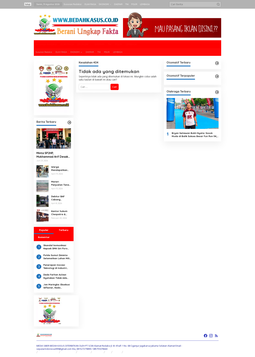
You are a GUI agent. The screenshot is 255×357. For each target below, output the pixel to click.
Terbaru (63, 230)
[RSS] (216, 335)
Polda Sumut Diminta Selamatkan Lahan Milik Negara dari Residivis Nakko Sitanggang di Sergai (57, 257)
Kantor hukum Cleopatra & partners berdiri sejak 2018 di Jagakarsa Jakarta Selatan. (61, 213)
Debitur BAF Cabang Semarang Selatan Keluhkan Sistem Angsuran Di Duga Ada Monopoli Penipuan (60, 198)
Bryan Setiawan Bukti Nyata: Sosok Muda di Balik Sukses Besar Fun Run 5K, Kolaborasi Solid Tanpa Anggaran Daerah (194, 135)
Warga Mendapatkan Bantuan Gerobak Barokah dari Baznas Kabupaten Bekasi (59, 168)
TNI (108, 352)
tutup (27, 4)
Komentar (44, 237)
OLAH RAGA (68, 352)
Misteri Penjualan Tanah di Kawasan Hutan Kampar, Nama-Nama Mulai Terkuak (60, 183)
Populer (43, 230)
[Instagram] (211, 335)
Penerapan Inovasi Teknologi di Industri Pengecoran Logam (55, 267)
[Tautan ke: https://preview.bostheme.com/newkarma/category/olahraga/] (217, 92)
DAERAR (98, 352)
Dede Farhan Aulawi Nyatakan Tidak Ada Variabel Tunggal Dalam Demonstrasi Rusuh (55, 276)
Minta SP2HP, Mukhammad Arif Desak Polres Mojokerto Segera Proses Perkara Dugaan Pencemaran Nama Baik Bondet (52, 155)
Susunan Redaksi (48, 352)
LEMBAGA (130, 352)
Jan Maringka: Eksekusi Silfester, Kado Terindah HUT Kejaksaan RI (56, 286)
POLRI (117, 352)
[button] (218, 4)
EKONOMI (84, 352)
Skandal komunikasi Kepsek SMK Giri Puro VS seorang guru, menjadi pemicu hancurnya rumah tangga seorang (55, 247)
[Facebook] (205, 335)
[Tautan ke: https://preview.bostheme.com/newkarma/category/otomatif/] (217, 63)
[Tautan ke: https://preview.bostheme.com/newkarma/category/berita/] (69, 122)
